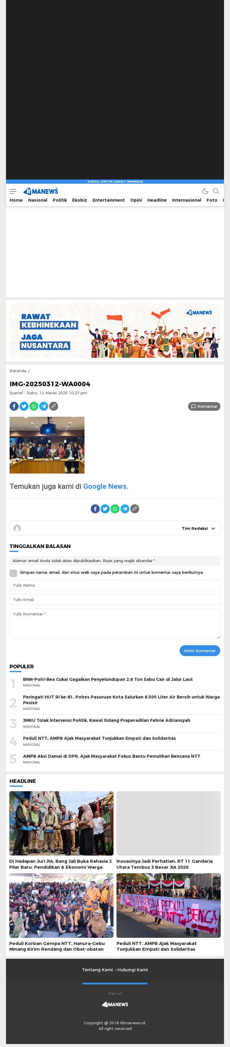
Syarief (16, 392)
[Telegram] (43, 406)
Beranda (18, 370)
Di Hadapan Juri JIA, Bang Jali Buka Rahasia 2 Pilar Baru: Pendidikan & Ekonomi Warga (60, 864)
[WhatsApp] (33, 406)
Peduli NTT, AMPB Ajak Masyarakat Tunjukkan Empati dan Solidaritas (99, 738)
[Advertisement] (115, 37)
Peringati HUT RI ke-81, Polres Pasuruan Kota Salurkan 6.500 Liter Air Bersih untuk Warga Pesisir (121, 700)
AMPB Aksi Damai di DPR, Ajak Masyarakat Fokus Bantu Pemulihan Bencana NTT (111, 756)
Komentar (207, 406)
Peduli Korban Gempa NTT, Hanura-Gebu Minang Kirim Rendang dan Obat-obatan (57, 946)
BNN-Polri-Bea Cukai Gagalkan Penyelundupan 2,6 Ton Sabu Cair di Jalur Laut (108, 679)
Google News (105, 486)
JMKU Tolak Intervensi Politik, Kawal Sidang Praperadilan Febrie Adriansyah (106, 720)
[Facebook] (14, 406)
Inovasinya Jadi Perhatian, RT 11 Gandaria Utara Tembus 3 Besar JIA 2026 (164, 864)
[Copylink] (53, 406)
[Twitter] (23, 406)
